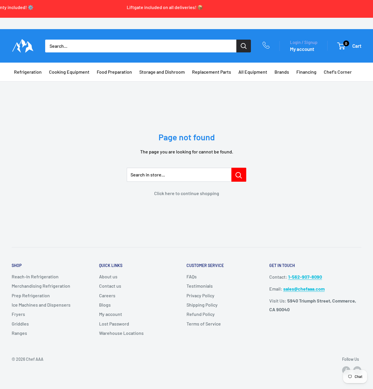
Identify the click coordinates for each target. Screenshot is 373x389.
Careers (107, 295)
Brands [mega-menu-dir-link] (282, 72)
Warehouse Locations (121, 333)
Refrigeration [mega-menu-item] (28, 72)
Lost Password (114, 323)
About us (108, 276)
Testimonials (199, 286)
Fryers (18, 314)
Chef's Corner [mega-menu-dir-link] (338, 72)
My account (302, 49)
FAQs (191, 276)
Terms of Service (203, 323)
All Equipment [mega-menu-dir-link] (252, 72)
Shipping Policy (202, 304)
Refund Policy (200, 314)
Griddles (20, 323)
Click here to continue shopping (186, 193)
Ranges (19, 333)
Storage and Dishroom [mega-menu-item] (162, 72)
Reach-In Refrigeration (35, 276)
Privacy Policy (200, 295)
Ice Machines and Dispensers (41, 304)
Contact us (110, 286)
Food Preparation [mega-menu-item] (114, 72)
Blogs (105, 304)
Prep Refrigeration (31, 295)
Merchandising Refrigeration (41, 286)
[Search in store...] (238, 175)
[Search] (243, 46)
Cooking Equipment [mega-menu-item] (69, 72)
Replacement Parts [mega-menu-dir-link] (211, 72)
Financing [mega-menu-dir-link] (306, 72)
